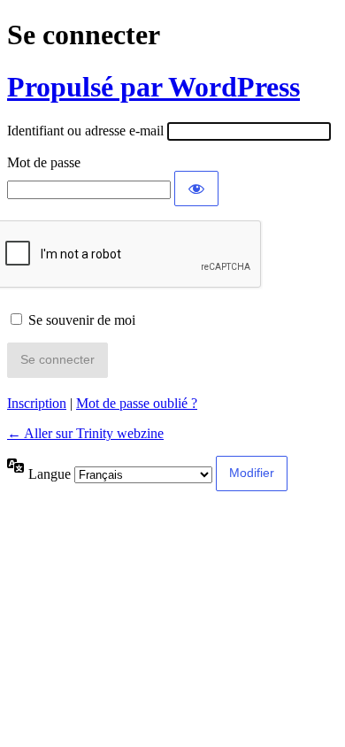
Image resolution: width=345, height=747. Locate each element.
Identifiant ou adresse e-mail (85, 130)
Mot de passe (43, 162)
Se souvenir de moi (81, 319)
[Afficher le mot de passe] (196, 188)
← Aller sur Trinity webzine (85, 433)
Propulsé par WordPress (153, 87)
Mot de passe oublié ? (136, 403)
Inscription (36, 403)
